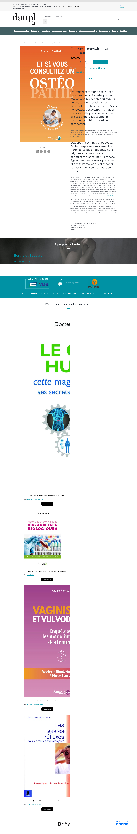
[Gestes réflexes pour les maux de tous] (51, 797)
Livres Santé (103, 68)
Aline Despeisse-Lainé (34, 804)
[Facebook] (37, 152)
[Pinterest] (45, 152)
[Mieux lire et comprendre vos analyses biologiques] (42, 567)
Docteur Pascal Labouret (35, 499)
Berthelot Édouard (79, 72)
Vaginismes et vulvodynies (47, 701)
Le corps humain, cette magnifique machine (47, 495)
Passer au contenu (6, 1)
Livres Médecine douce (87, 68)
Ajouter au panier (100, 62)
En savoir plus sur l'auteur (22, 261)
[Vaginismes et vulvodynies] (61, 697)
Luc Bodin (30, 575)
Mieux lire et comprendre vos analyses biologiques (47, 571)
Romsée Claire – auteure (35, 704)
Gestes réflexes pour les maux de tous (47, 801)
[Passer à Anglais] (122, 7)
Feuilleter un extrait (94, 79)
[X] (41, 152)
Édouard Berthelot (108, 196)
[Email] (49, 152)
